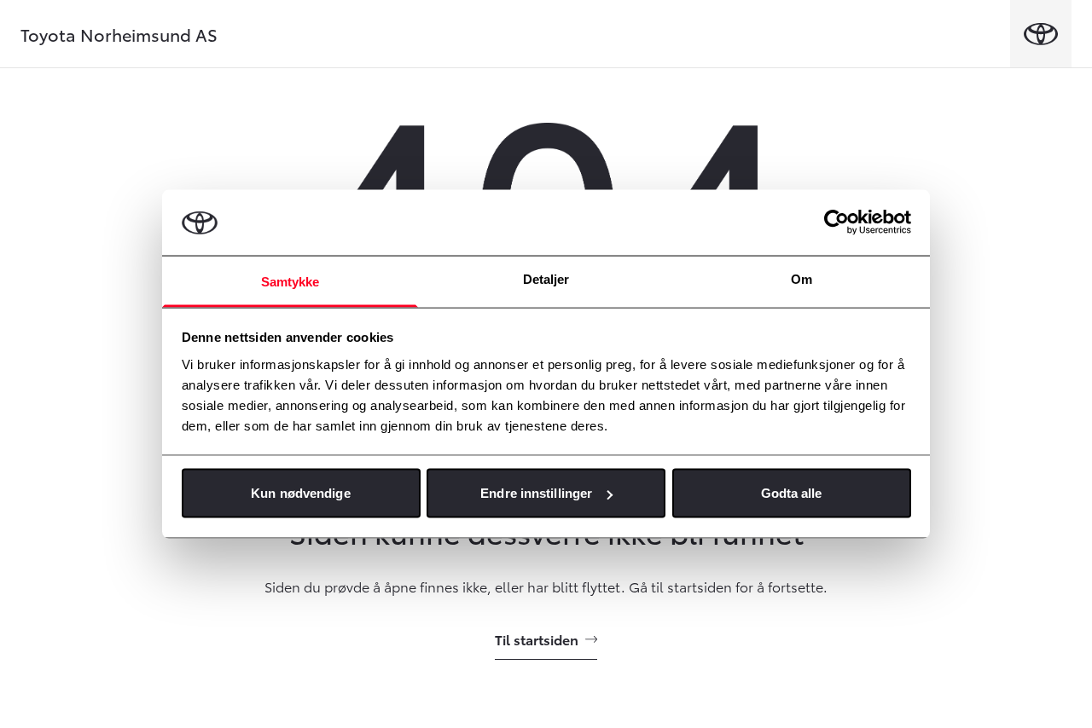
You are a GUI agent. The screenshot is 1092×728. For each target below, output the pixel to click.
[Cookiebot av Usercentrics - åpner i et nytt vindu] (836, 222)
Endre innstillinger (536, 493)
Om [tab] (801, 278)
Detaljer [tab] (546, 278)
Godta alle (791, 493)
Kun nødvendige (300, 493)
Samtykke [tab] (290, 281)
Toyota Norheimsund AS (119, 34)
